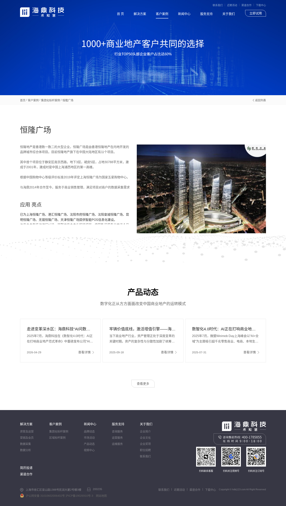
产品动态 (89, 443)
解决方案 (140, 14)
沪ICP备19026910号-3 (79, 495)
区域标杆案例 (57, 437)
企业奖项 (145, 443)
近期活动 (232, 5)
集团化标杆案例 (50, 100)
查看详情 (84, 352)
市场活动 (89, 437)
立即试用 (255, 13)
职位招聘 (145, 450)
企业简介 (145, 431)
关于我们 (228, 14)
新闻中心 (184, 14)
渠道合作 (246, 5)
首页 (22, 100)
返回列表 (260, 100)
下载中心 (261, 5)
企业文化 (145, 437)
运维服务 (117, 443)
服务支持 (206, 14)
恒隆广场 (67, 100)
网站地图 (101, 495)
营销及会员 (27, 437)
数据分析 (25, 450)
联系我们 (218, 5)
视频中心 (89, 450)
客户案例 (162, 14)
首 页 (120, 14)
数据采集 (25, 443)
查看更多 (143, 383)
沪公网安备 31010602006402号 (45, 495)
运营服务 (117, 437)
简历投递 (26, 467)
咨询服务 (117, 431)
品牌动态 (89, 431)
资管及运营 (27, 431)
